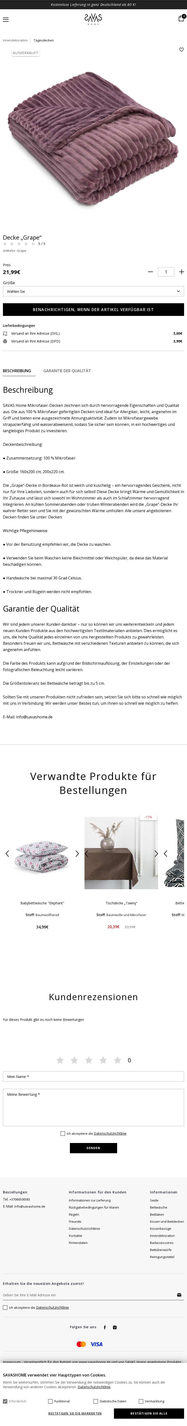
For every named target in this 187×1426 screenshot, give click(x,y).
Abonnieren (179, 1295)
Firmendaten (78, 1242)
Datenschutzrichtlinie (110, 1133)
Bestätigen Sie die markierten (75, 1414)
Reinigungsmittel (162, 1257)
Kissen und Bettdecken (167, 1221)
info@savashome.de (29, 1206)
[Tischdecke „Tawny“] (121, 853)
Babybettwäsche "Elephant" (42, 903)
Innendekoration (15, 40)
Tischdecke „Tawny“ (121, 903)
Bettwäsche (158, 1207)
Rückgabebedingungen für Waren (94, 1207)
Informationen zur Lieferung (90, 1200)
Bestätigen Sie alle (149, 1413)
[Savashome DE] (94, 19)
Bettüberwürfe (161, 1250)
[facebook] (105, 1327)
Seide (154, 1200)
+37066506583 (19, 1199)
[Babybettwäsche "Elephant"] (42, 853)
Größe (9, 282)
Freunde (75, 1221)
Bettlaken (157, 1214)
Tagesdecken (44, 40)
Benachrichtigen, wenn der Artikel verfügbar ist (93, 309)
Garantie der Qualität (67, 370)
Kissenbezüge (160, 1228)
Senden (93, 1148)
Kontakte (75, 1235)
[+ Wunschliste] (181, 49)
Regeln (74, 1214)
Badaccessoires (162, 1242)
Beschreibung (17, 370)
